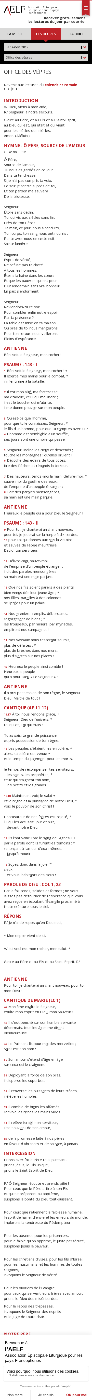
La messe (15, 33)
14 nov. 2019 (44, 47)
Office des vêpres (44, 57)
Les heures (46, 33)
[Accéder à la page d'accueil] (14, 9)
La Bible (77, 33)
